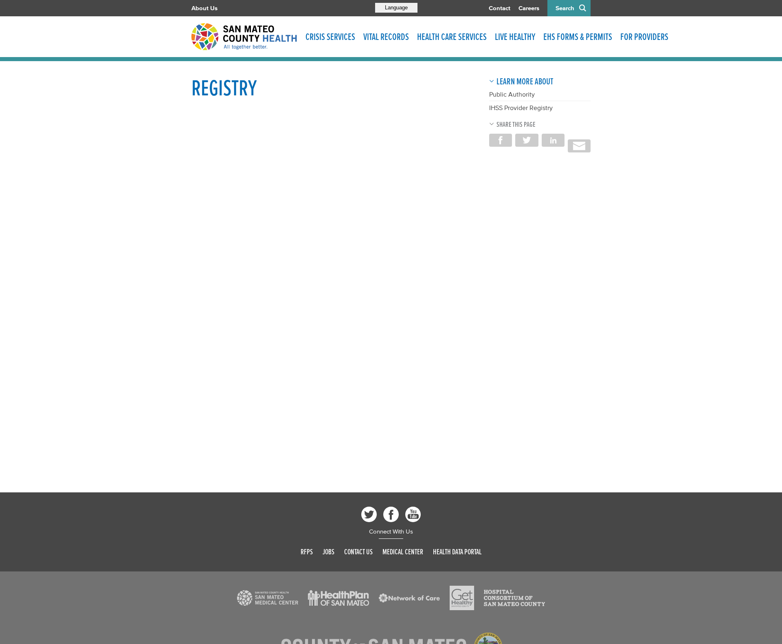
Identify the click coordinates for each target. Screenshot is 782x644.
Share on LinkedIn (553, 140)
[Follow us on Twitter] (369, 514)
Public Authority (512, 94)
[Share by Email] (579, 145)
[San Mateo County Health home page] (244, 36)
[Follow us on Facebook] (391, 514)
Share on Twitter (526, 140)
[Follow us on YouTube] (413, 514)
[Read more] (267, 598)
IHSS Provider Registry (521, 107)
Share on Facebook (500, 140)
